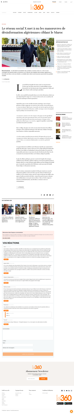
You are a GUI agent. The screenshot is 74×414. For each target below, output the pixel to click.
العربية (71, 1)
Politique (14, 12)
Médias (40, 12)
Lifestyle (52, 12)
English (60, 1)
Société (24, 12)
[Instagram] (71, 390)
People (48, 12)
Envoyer (43, 378)
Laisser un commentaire (28, 354)
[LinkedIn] (69, 390)
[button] (71, 411)
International (30, 12)
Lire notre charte (6, 238)
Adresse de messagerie (8, 347)
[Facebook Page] (62, 390)
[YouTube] (66, 390)
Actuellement (4, 12)
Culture (35, 12)
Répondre (6, 259)
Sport (44, 12)
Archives (16, 395)
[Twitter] (64, 390)
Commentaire (6, 328)
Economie (19, 12)
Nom (4, 342)
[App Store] (60, 403)
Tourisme (57, 12)
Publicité (16, 394)
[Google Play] (68, 403)
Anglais (66, 1)
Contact (30, 394)
